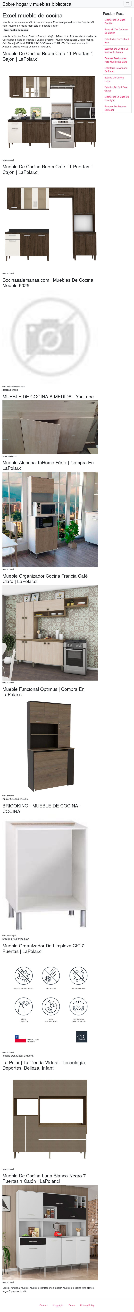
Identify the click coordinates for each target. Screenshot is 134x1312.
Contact (44, 1305)
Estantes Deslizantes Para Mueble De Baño (115, 60)
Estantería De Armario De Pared (115, 69)
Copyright (58, 1305)
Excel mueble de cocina (16, 29)
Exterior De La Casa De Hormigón (116, 98)
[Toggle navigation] (128, 4)
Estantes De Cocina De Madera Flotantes (116, 50)
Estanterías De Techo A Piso (116, 40)
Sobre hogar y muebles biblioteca (36, 4)
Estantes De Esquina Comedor (115, 108)
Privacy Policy (87, 1305)
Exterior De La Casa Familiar (114, 21)
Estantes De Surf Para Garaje (115, 88)
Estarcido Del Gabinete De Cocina (116, 31)
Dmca (72, 1305)
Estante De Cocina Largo (114, 79)
